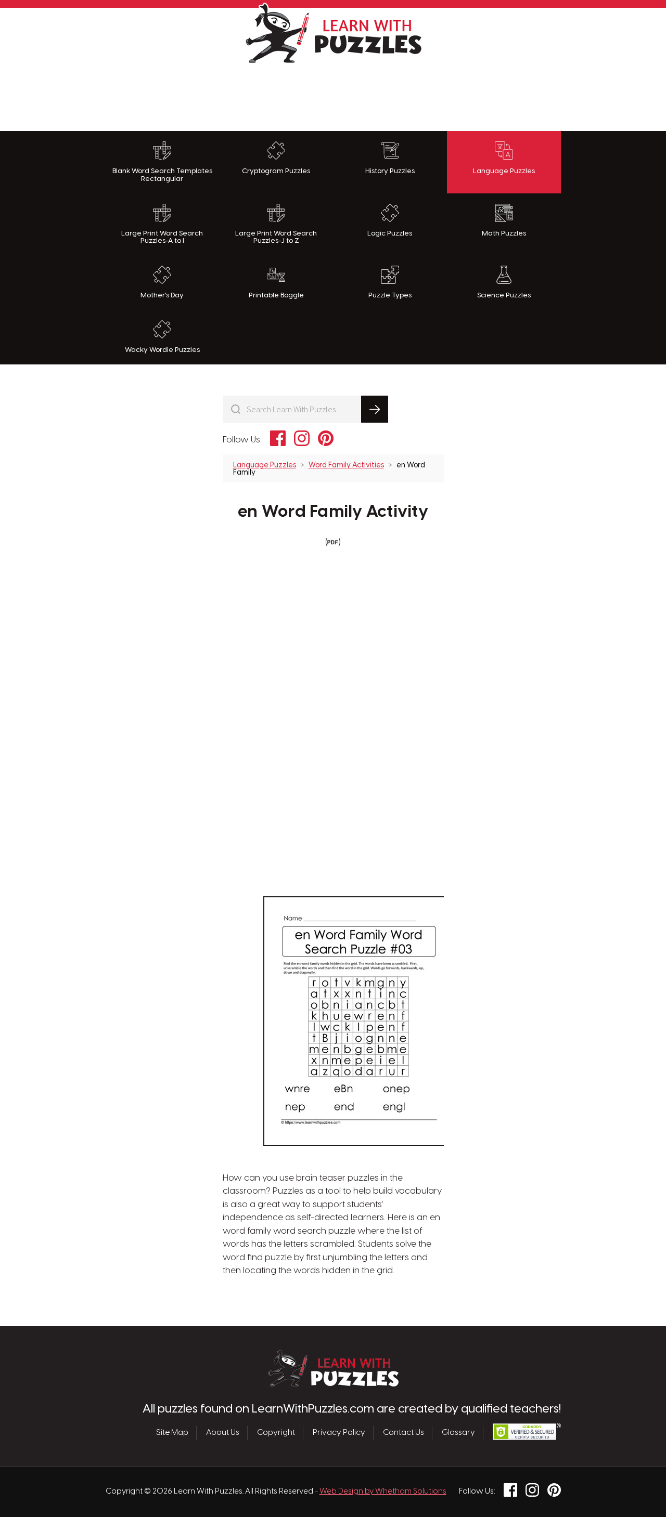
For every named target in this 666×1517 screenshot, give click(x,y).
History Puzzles (390, 171)
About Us (222, 1433)
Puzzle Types (390, 295)
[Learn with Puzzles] (333, 1384)
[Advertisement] (333, 94)
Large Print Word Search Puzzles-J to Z (276, 237)
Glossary (458, 1433)
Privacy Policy (339, 1433)
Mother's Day (162, 295)
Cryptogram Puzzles (276, 171)
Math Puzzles (504, 233)
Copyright (276, 1433)
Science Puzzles (504, 295)
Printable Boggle (276, 295)
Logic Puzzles (389, 233)
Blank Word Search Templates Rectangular (162, 174)
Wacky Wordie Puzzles (162, 350)
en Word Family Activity (333, 512)
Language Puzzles (504, 171)
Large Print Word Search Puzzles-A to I (162, 237)
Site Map (172, 1433)
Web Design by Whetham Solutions (382, 1491)
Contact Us (403, 1433)
